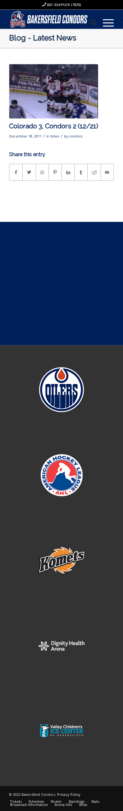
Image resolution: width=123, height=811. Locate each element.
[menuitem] (90, 22)
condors (75, 136)
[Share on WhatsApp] (42, 172)
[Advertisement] (61, 283)
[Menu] (105, 22)
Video (55, 136)
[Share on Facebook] (15, 172)
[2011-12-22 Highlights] (53, 91)
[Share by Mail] (107, 172)
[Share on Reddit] (94, 172)
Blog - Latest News (42, 37)
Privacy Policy (68, 794)
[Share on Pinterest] (55, 172)
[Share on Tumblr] (81, 172)
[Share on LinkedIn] (68, 172)
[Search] (90, 22)
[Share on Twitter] (29, 172)
